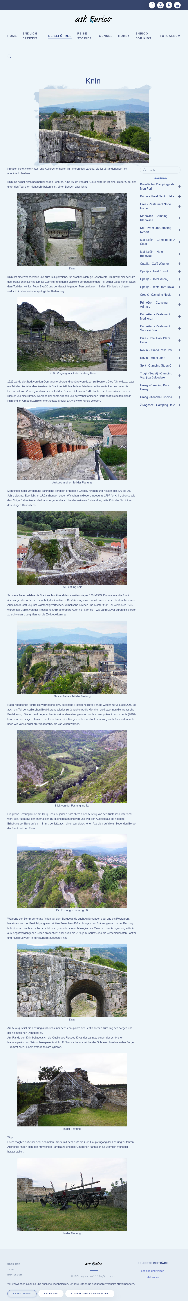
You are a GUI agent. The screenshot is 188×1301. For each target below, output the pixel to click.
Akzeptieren (22, 1294)
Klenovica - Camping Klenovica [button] (153, 218)
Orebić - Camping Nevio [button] (155, 294)
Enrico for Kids (143, 36)
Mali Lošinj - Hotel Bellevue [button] (152, 253)
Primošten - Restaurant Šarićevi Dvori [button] (155, 328)
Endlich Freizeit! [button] (31, 36)
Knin (94, 81)
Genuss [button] (106, 35)
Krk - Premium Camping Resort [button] (155, 229)
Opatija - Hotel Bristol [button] (154, 271)
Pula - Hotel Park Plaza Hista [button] (155, 340)
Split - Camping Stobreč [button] (155, 365)
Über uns (13, 1264)
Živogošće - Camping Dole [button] (157, 405)
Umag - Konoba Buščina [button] (156, 397)
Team (10, 1269)
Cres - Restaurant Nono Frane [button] (155, 206)
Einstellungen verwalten (90, 1294)
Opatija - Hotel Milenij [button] (154, 279)
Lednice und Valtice (153, 1270)
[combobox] (160, 170)
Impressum (14, 1275)
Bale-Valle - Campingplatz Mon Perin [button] (157, 186)
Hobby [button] (124, 35)
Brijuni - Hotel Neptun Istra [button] (157, 196)
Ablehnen (51, 1294)
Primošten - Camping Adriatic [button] (154, 304)
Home (12, 35)
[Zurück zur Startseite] (94, 19)
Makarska (153, 1277)
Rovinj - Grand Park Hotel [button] (156, 350)
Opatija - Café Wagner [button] (155, 263)
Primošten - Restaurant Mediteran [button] (155, 316)
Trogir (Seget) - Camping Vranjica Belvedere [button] (156, 375)
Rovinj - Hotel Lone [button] (152, 357)
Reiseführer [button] (60, 35)
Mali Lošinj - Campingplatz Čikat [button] (157, 241)
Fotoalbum (170, 35)
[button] (9, 56)
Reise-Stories (84, 36)
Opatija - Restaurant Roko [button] (157, 287)
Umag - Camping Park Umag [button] (154, 387)
